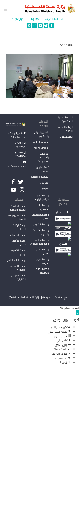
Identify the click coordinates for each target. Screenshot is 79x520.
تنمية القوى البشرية (42, 169)
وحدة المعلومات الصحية (40, 216)
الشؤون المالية (41, 147)
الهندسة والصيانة (40, 176)
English (34, 19)
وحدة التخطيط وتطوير (18, 252)
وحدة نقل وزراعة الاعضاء (17, 217)
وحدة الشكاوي (41, 224)
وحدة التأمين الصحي (19, 242)
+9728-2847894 (20, 144)
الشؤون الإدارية (41, 141)
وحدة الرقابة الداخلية (19, 227)
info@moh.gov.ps (16, 165)
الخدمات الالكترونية (54, 19)
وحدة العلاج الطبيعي (43, 207)
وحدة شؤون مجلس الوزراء (42, 198)
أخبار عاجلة (18, 18)
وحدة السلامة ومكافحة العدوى (39, 241)
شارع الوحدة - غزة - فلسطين (17, 135)
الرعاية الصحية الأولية (65, 129)
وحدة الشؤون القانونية (18, 277)
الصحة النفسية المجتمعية (65, 120)
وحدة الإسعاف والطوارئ (18, 267)
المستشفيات (66, 136)
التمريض (44, 182)
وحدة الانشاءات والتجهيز (41, 232)
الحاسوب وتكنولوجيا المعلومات (43, 157)
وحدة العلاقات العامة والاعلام (17, 207)
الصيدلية (45, 188)
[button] (77, 312)
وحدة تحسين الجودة (42, 261)
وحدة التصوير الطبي (42, 251)
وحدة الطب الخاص (16, 260)
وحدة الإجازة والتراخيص (42, 270)
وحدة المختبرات (18, 234)
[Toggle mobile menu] (6, 9)
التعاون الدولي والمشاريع (41, 134)
